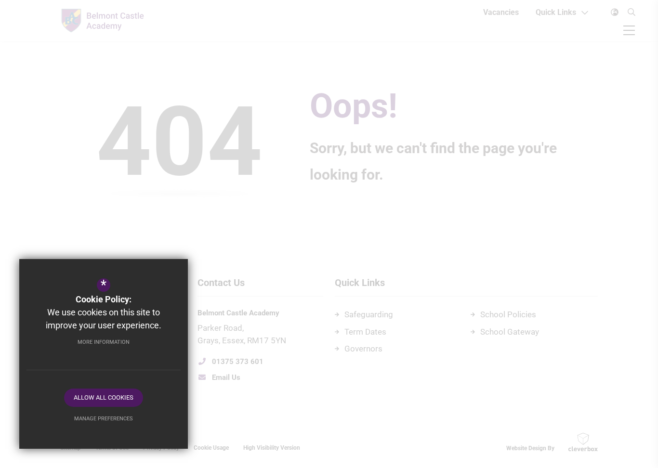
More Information (104, 342)
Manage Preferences (103, 419)
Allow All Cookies (103, 397)
